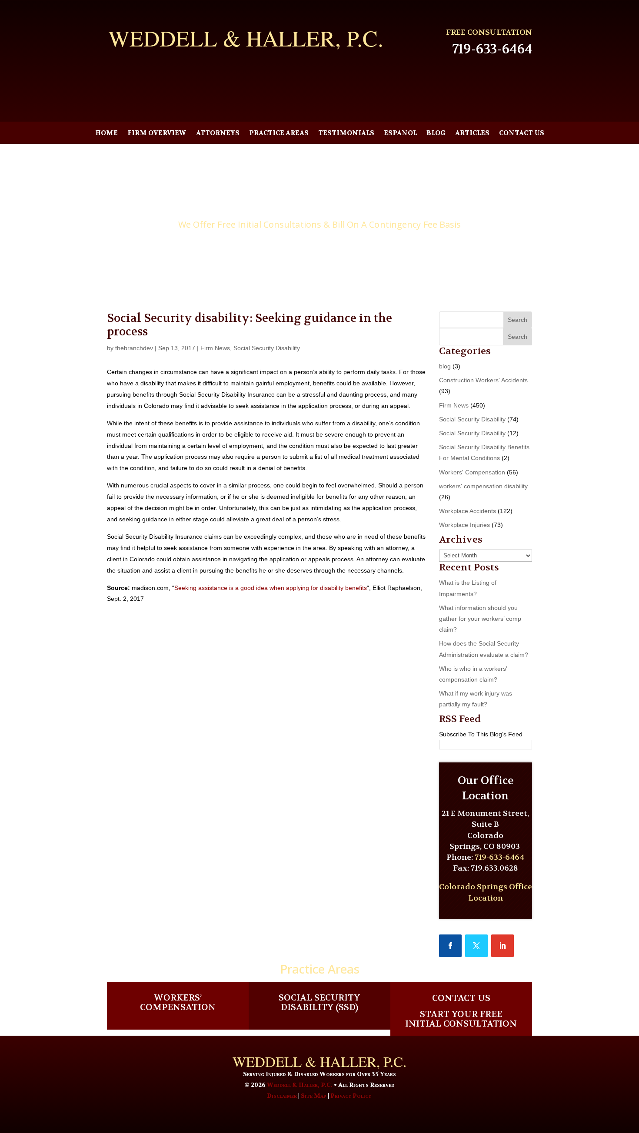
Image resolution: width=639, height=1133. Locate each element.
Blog (436, 133)
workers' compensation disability (483, 486)
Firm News (215, 348)
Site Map (313, 1096)
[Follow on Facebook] (450, 945)
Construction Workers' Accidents (483, 380)
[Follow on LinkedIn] (502, 945)
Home (106, 133)
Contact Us (521, 133)
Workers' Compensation (472, 472)
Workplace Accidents (467, 510)
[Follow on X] (476, 945)
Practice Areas (279, 133)
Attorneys (218, 133)
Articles (472, 133)
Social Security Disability (266, 348)
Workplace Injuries (464, 524)
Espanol (400, 133)
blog (445, 366)
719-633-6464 (492, 49)
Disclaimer (282, 1096)
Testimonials (346, 133)
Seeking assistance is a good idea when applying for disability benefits (270, 587)
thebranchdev (134, 348)
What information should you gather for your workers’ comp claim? (480, 618)
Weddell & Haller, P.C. (300, 1085)
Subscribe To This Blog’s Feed (481, 734)
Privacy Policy (350, 1096)
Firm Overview (156, 133)
